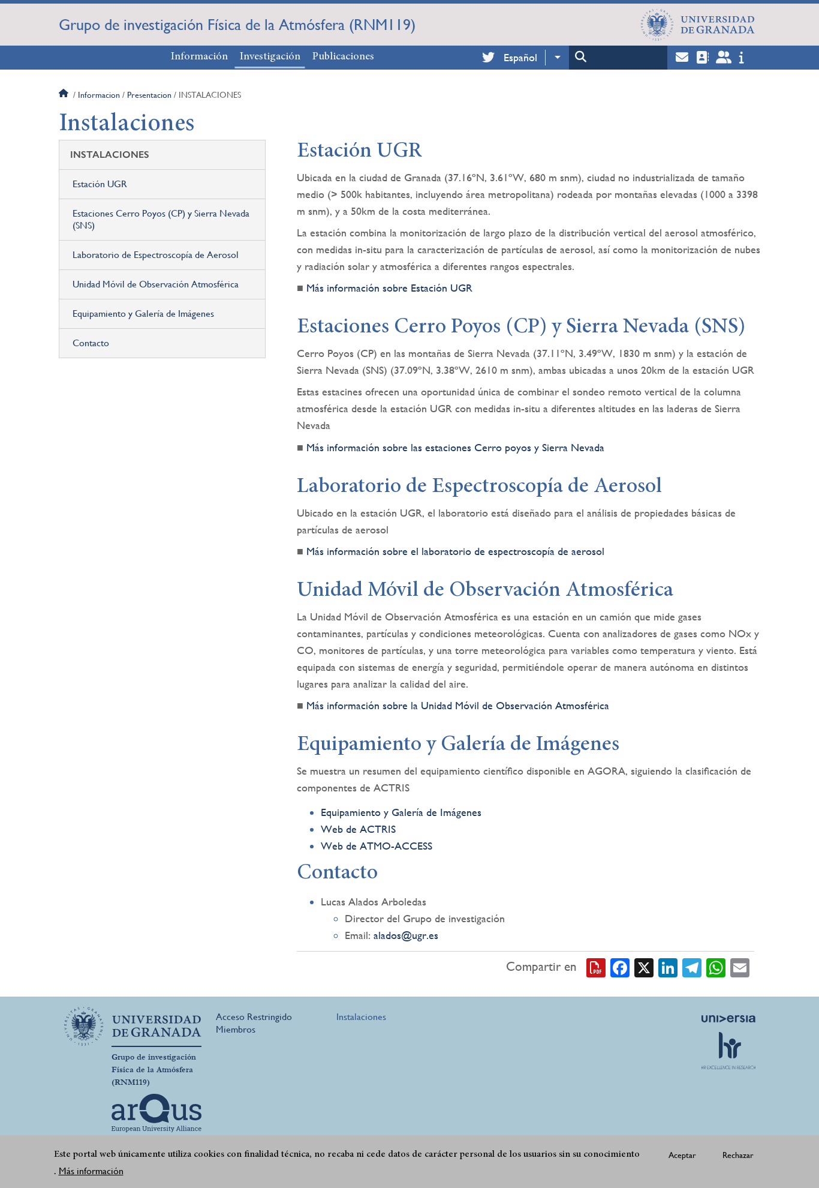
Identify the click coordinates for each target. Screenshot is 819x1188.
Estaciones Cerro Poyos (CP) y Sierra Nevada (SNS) (161, 219)
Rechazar (738, 1155)
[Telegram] (691, 967)
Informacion (99, 95)
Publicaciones (343, 57)
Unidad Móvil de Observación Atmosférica (156, 284)
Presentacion (149, 95)
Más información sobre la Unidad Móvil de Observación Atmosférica (457, 705)
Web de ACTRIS (358, 829)
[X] (644, 967)
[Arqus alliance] (156, 1113)
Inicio (65, 95)
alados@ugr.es (406, 935)
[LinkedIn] (668, 967)
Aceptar (682, 1155)
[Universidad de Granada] (697, 24)
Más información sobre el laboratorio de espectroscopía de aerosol (455, 551)
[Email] (739, 967)
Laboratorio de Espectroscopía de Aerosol (156, 254)
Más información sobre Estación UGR (389, 287)
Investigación (270, 57)
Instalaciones (361, 1016)
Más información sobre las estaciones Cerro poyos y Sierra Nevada (455, 447)
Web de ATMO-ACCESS (376, 845)
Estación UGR (100, 184)
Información (199, 57)
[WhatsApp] (715, 967)
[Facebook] (620, 967)
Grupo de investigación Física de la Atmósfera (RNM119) (237, 24)
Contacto (91, 343)
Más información (91, 1171)
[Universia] (728, 1018)
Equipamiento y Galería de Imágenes (143, 313)
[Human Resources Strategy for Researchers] (728, 1050)
